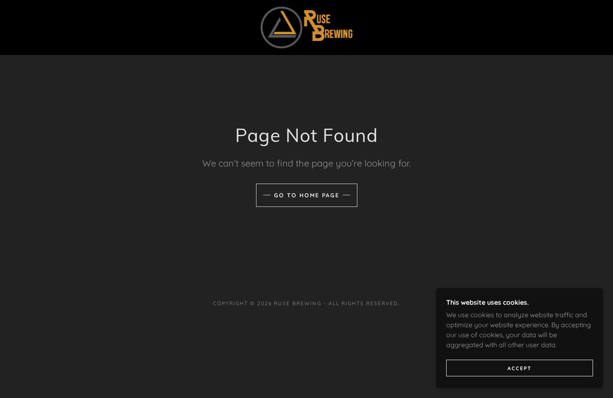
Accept (519, 368)
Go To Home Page (306, 195)
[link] (307, 26)
